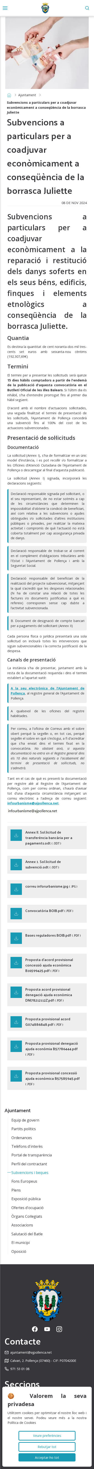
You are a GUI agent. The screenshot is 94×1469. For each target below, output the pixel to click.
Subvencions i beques (29, 1172)
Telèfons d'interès (27, 1146)
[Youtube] (47, 1329)
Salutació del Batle (27, 1233)
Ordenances (21, 1137)
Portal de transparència (31, 1155)
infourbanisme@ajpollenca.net (33, 803)
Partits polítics (23, 1128)
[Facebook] (35, 1329)
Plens (16, 1190)
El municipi (20, 1242)
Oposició (18, 1251)
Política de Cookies (22, 1422)
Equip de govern (25, 1120)
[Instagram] (59, 1329)
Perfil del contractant (29, 1163)
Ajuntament (27, 95)
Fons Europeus (24, 1181)
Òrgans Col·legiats (26, 1216)
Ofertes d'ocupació (27, 1207)
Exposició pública (26, 1198)
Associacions (22, 1225)
